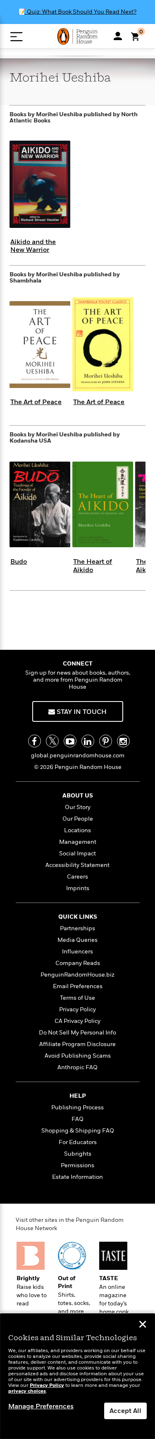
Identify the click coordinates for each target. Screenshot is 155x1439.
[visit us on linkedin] (87, 741)
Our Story (78, 807)
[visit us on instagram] (123, 741)
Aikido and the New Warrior (33, 245)
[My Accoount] (117, 36)
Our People (77, 819)
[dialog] (77, 1376)
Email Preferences (78, 986)
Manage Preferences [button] (41, 1406)
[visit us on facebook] (34, 741)
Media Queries (77, 940)
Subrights (77, 1154)
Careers (77, 877)
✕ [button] (143, 1325)
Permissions (77, 1165)
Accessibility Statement (77, 865)
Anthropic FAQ (77, 1067)
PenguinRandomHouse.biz (77, 975)
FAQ (77, 1119)
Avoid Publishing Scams (78, 1056)
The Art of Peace (36, 402)
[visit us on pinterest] (105, 741)
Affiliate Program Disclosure (77, 1044)
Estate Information (77, 1177)
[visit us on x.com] (52, 741)
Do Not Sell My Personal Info (77, 1033)
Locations (77, 830)
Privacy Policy (77, 1009)
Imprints (77, 888)
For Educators (78, 1142)
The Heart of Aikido (92, 565)
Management (77, 842)
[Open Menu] (16, 36)
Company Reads (77, 963)
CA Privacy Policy (77, 1021)
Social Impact (77, 853)
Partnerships (77, 928)
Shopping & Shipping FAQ (77, 1131)
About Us (77, 796)
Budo (18, 561)
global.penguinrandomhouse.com (77, 755)
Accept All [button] (125, 1410)
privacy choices (27, 1391)
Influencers (77, 951)
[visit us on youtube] (70, 741)
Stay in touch (81, 711)
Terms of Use (77, 998)
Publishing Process (77, 1107)
